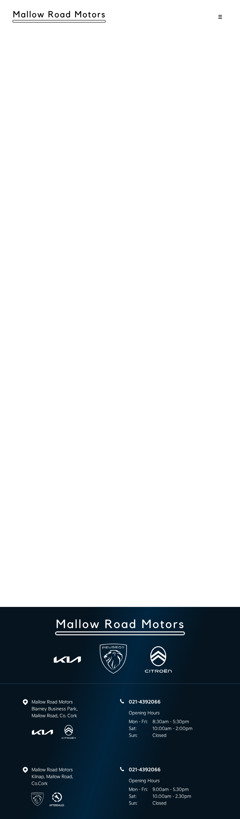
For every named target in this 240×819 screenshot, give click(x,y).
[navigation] (220, 18)
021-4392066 (145, 701)
